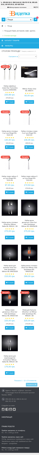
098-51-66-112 (21, 399)
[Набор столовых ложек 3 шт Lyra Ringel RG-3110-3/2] (29, 117)
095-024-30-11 (10, 399)
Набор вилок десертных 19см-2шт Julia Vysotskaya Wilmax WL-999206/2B (29, 223)
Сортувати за (13, 56)
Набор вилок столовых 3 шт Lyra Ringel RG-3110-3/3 (10, 133)
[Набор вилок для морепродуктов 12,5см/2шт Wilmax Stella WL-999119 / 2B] (10, 343)
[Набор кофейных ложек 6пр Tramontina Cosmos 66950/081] (10, 72)
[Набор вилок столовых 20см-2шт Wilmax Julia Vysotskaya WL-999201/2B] (29, 253)
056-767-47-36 (10, 401)
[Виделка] (19, 13)
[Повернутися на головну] (2, 26)
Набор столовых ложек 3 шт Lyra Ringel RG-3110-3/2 (29, 133)
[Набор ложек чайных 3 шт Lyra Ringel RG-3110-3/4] (10, 162)
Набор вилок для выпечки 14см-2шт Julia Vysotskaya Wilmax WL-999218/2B (10, 268)
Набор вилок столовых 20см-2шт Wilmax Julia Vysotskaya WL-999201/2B (29, 268)
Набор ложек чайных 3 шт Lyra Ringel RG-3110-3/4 (10, 178)
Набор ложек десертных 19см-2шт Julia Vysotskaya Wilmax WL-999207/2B (10, 313)
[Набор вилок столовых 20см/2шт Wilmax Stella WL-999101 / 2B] (10, 208)
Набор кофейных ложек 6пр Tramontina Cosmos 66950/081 (10, 88)
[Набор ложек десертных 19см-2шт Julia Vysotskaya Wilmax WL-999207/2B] (10, 298)
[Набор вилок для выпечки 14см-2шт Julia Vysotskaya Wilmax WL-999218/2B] (10, 253)
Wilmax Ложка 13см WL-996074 (29, 90)
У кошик (11, 102)
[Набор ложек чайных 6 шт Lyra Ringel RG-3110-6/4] (29, 162)
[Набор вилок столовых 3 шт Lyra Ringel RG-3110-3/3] (10, 117)
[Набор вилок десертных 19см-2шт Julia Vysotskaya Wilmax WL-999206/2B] (29, 208)
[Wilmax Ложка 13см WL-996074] (29, 72)
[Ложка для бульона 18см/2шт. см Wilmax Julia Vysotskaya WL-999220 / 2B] (29, 298)
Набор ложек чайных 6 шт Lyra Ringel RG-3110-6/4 (29, 178)
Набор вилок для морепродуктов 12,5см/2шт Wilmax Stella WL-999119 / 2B (9, 359)
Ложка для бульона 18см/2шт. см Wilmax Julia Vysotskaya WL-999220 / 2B (29, 313)
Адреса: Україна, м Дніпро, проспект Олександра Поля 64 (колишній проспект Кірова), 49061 (18, 393)
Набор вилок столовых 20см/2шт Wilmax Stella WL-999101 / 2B (10, 224)
